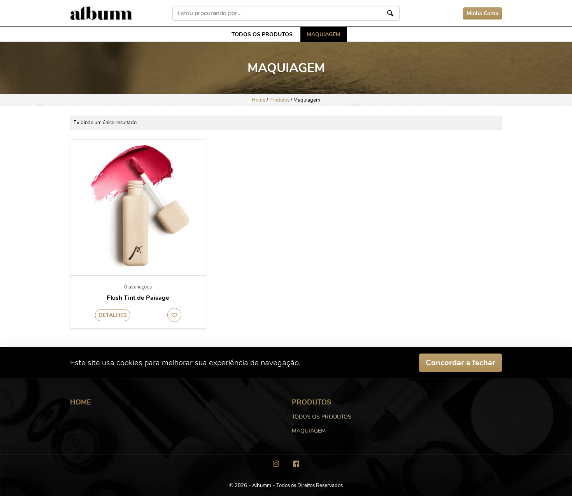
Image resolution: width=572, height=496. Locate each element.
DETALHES (112, 315)
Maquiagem (323, 34)
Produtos (279, 100)
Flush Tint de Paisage (138, 298)
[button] (174, 315)
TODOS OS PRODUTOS (321, 416)
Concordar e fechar (460, 362)
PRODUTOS (311, 402)
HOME (80, 402)
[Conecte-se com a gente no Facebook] (296, 464)
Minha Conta (482, 13)
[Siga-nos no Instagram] (276, 464)
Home (258, 100)
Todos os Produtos (262, 34)
